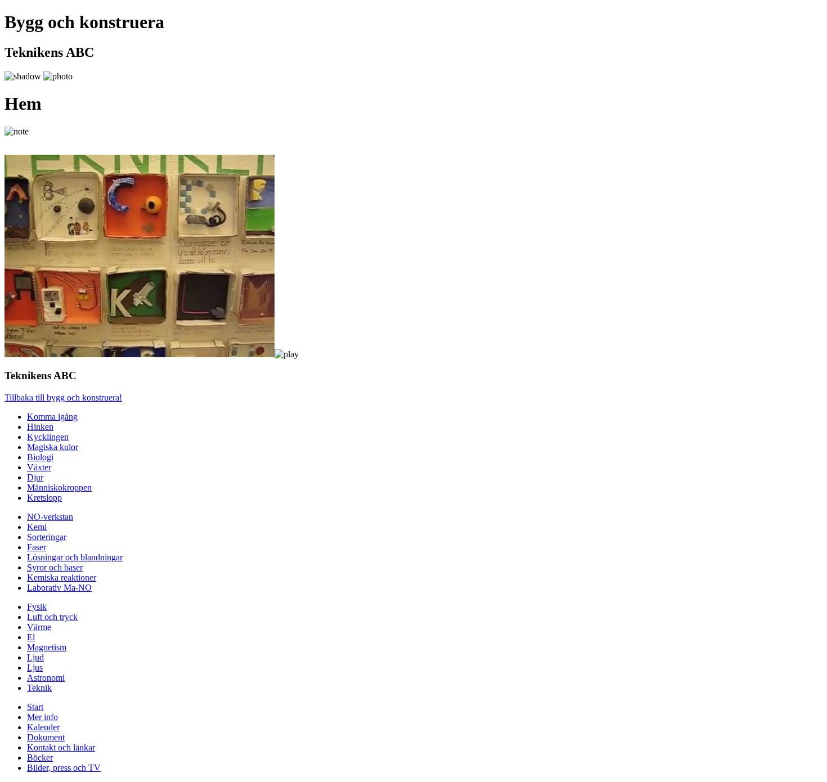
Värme (39, 627)
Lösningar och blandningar (75, 557)
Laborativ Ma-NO (59, 587)
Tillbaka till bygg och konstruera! (63, 397)
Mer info (42, 717)
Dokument (46, 737)
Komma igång (52, 416)
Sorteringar (46, 537)
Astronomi (46, 677)
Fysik (37, 607)
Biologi (40, 457)
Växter (39, 467)
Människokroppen (59, 487)
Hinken (40, 427)
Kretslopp (44, 497)
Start (35, 707)
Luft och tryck (52, 617)
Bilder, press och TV (64, 767)
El (31, 637)
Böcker (40, 757)
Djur (35, 477)
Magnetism (46, 647)
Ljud (35, 657)
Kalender (43, 727)
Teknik (39, 688)
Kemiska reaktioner (61, 577)
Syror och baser (55, 567)
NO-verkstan (50, 517)
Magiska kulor (52, 447)
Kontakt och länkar (61, 747)
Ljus (35, 667)
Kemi (37, 527)
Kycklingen (48, 437)
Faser (36, 547)
